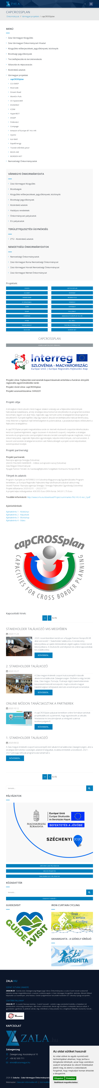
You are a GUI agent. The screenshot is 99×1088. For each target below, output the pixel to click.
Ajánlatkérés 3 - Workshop (17, 517)
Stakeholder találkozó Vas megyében (36, 629)
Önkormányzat (13, 16)
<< (45, 618)
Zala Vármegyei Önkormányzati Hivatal (27, 43)
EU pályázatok (17, 221)
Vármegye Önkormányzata (26, 174)
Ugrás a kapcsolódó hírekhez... (49, 345)
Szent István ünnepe (17, 987)
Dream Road (15, 92)
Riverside (14, 88)
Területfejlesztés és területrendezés (25, 59)
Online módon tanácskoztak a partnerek (39, 703)
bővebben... (43, 655)
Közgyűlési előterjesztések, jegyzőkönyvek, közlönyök (33, 48)
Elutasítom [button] (70, 1078)
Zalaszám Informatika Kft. (27, 1082)
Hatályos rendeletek (19, 210)
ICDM (12, 109)
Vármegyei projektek (30, 16)
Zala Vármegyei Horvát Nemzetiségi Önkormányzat (34, 267)
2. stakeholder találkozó (27, 666)
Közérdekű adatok (16, 69)
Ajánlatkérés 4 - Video (15, 520)
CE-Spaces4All (16, 100)
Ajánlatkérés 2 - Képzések (17, 514)
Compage (14, 126)
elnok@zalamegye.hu (20, 1062)
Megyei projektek (49, 871)
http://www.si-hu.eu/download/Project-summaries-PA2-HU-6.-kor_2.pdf (58, 497)
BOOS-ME (14, 152)
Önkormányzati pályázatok (23, 215)
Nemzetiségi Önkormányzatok (22, 161)
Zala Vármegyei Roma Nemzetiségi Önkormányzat (34, 262)
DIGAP (13, 118)
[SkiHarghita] (72, 955)
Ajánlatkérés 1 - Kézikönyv (17, 511)
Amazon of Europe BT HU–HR (23, 130)
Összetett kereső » (49, 898)
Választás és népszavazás (20, 64)
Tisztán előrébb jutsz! (19, 147)
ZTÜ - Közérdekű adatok (21, 239)
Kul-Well (14, 139)
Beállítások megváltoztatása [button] (66, 1082)
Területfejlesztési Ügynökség (28, 229)
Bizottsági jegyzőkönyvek (20, 54)
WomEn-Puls (15, 96)
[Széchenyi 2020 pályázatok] (49, 832)
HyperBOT (15, 113)
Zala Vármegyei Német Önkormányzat (28, 272)
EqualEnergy (15, 143)
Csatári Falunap (15, 1000)
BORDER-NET (16, 156)
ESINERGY (14, 105)
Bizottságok (15, 189)
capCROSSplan (17, 79)
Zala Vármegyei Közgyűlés (20, 37)
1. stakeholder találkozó (27, 738)
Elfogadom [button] (58, 1078)
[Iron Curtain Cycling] (72, 922)
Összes (27, 288)
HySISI (13, 135)
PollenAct (14, 122)
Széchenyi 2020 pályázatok (49, 866)
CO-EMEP (14, 83)
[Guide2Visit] (27, 929)
